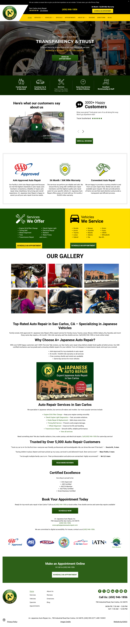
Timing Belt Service (55, 423)
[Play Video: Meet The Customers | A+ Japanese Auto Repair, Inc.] (36, 127)
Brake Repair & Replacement (58, 420)
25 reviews (44, 11)
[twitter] (104, 591)
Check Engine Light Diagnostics (57, 417)
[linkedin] (112, 591)
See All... (102, 237)
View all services (67, 432)
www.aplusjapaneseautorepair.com (65, 525)
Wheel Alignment (55, 426)
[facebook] (99, 591)
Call (89, 436)
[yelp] (117, 591)
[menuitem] (29, 17)
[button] (83, 131)
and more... (43, 237)
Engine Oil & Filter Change (53, 414)
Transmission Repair (52, 429)
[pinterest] (121, 591)
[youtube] (108, 591)
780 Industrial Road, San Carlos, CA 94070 (111, 602)
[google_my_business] (125, 591)
